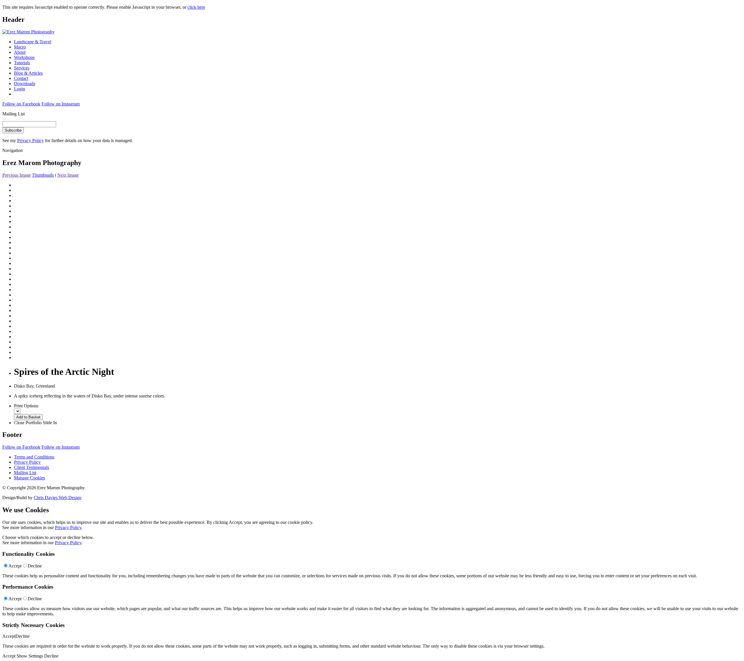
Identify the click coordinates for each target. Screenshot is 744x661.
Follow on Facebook (21, 103)
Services (21, 67)
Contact (21, 78)
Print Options (26, 405)
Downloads (24, 83)
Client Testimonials (31, 467)
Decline (35, 565)
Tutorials (22, 62)
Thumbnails (43, 175)
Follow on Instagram (61, 103)
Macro (20, 46)
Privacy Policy (30, 140)
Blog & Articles (28, 73)
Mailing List (25, 472)
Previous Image (16, 175)
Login (19, 88)
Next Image (68, 175)
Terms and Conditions (34, 456)
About (20, 52)
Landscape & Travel (32, 41)
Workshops (24, 57)
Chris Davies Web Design (57, 497)
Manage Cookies (29, 477)
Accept (15, 565)
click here (196, 7)
